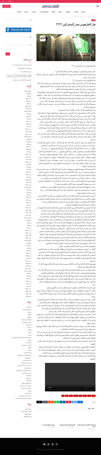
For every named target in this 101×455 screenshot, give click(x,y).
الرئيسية (83, 11)
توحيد (89, 395)
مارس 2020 (28, 253)
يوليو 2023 (29, 164)
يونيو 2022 (29, 192)
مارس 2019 (28, 281)
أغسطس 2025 (27, 111)
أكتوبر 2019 (28, 266)
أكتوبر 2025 (28, 108)
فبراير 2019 (28, 283)
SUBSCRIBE (6, 6)
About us (29, 307)
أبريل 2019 (28, 278)
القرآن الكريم (28, 342)
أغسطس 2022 (27, 187)
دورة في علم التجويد (26, 373)
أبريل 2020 (28, 250)
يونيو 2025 (29, 116)
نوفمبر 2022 (28, 179)
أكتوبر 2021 (28, 212)
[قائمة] (98, 6)
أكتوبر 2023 (28, 159)
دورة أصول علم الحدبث (26, 363)
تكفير (93, 395)
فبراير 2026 (28, 101)
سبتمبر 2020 (28, 238)
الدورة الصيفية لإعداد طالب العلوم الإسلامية (21, 337)
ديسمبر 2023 (28, 154)
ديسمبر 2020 (28, 230)
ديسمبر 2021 (28, 207)
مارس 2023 (28, 172)
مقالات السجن (28, 393)
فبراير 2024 (28, 149)
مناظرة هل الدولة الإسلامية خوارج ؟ (23, 398)
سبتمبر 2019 (28, 268)
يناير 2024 (29, 151)
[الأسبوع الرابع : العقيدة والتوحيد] (66, 417)
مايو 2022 (29, 195)
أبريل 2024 (28, 146)
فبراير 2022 (28, 202)
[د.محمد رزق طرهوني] (50, 6)
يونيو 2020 (29, 245)
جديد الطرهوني (27, 357)
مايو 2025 (29, 119)
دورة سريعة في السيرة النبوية (24, 365)
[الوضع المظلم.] (5, 1)
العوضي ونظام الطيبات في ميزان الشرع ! (22, 80)
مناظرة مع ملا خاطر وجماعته (24, 395)
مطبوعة (29, 390)
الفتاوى (59, 11)
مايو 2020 (29, 248)
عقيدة (70, 395)
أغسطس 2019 (27, 271)
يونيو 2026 (29, 93)
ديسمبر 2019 (28, 260)
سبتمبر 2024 (28, 134)
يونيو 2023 (29, 167)
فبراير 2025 (28, 124)
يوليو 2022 (29, 190)
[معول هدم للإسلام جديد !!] (45, 417)
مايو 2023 (29, 169)
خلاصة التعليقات (27, 414)
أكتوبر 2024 (28, 131)
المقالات (76, 11)
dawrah (29, 312)
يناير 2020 (29, 258)
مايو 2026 (29, 96)
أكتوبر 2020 (28, 235)
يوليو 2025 (29, 113)
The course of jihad (26, 319)
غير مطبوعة (28, 378)
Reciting (29, 317)
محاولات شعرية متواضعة (25, 385)
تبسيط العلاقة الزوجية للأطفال (24, 355)
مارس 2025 (28, 121)
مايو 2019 (29, 276)
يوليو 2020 (29, 243)
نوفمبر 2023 (28, 157)
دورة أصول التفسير (27, 360)
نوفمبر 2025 (28, 106)
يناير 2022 (29, 205)
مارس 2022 (28, 200)
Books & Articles (27, 309)
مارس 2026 (28, 98)
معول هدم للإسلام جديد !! (48, 425)
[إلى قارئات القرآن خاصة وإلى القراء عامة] (86, 417)
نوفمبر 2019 (28, 263)
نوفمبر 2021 (28, 210)
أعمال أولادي (28, 324)
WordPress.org (27, 416)
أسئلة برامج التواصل (26, 322)
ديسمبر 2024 (28, 129)
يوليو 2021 (29, 220)
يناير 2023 (29, 177)
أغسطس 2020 (27, 240)
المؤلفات (67, 11)
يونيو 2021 (29, 222)
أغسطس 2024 (27, 136)
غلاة (66, 395)
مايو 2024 (29, 144)
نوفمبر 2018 (28, 291)
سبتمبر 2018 (28, 296)
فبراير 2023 (28, 174)
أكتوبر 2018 (28, 293)
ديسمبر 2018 (28, 288)
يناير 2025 (29, 126)
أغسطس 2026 (27, 91)
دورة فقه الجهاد (27, 368)
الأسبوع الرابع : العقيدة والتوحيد (67, 425)
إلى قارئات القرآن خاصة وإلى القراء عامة (86, 425)
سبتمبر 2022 (28, 184)
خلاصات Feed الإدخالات (26, 411)
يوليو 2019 (29, 273)
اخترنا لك (29, 327)
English (19, 11)
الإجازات (53, 11)
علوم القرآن (28, 375)
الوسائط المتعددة (44, 11)
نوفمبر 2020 (28, 233)
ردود (81, 395)
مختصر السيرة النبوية (26, 388)
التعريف (26, 11)
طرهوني (76, 395)
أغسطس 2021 (27, 217)
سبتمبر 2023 (28, 162)
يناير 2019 (29, 286)
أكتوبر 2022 (28, 182)
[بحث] (3, 1)
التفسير (29, 335)
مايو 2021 (29, 225)
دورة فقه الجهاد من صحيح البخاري (23, 370)
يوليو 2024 (29, 139)
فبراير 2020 (28, 255)
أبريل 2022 (28, 197)
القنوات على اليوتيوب (26, 345)
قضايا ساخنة (28, 380)
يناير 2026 (29, 103)
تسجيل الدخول (28, 409)
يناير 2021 (29, 228)
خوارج (84, 395)
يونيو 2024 (29, 141)
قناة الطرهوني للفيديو (26, 383)
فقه (63, 395)
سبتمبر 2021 (28, 215)
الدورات (34, 11)
